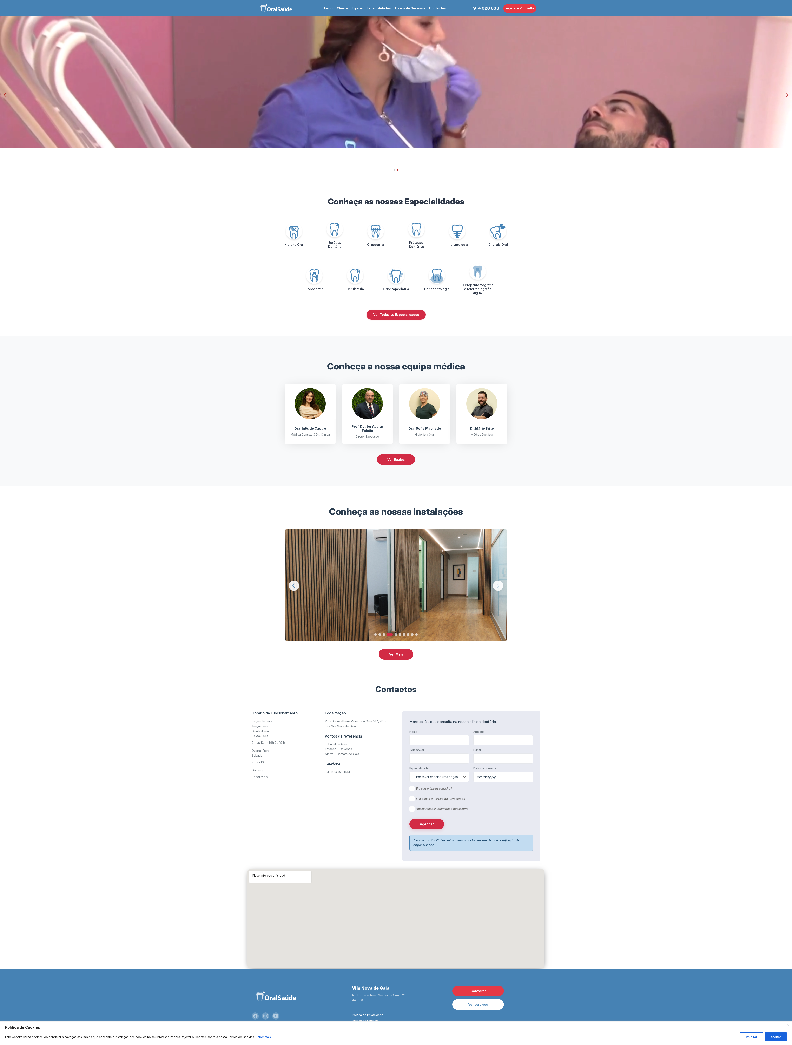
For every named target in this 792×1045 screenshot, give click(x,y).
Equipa (357, 8)
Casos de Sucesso (410, 8)
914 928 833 (486, 8)
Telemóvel (416, 750)
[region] (396, 1033)
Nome (413, 731)
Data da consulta (484, 768)
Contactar (478, 991)
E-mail (477, 750)
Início (328, 8)
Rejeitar (751, 1037)
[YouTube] (275, 1016)
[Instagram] (265, 1016)
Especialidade (419, 768)
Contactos (437, 8)
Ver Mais (396, 654)
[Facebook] (255, 1016)
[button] (5, 94)
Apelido (478, 731)
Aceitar (776, 1037)
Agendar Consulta (520, 8)
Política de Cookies (365, 1021)
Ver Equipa (396, 459)
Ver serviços (478, 1004)
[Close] (787, 1024)
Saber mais (263, 1037)
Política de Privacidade (367, 1015)
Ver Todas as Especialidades (396, 315)
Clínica (342, 8)
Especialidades (379, 8)
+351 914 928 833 (337, 772)
